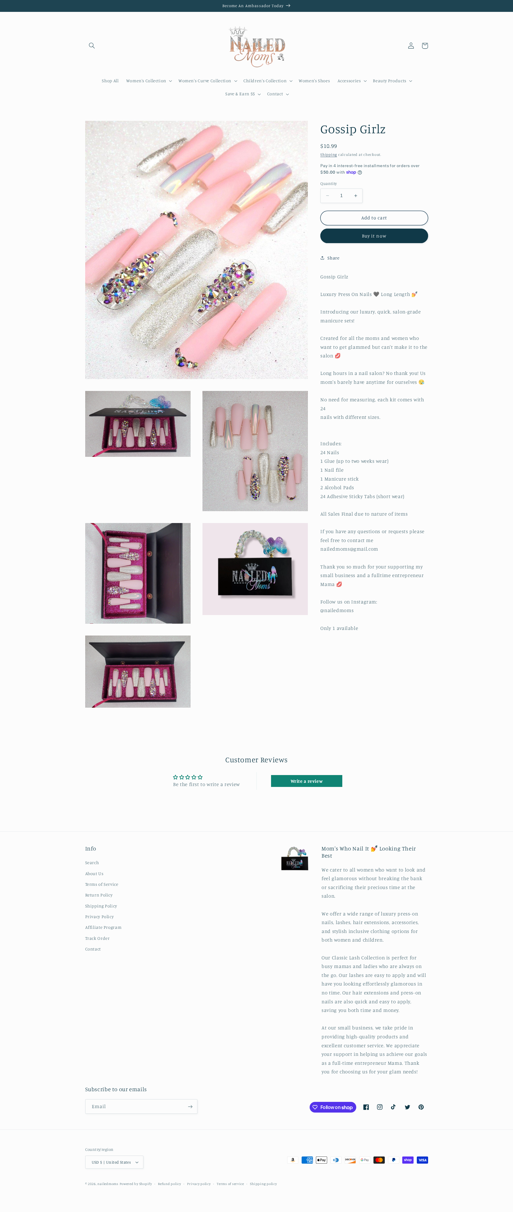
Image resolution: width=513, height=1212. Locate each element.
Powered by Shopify (136, 1184)
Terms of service (230, 1184)
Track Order (97, 938)
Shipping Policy (101, 905)
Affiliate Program (103, 927)
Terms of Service (101, 884)
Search (92, 862)
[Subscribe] (190, 1106)
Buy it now (374, 236)
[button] (92, 46)
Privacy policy (198, 1184)
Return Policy (99, 894)
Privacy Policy (99, 916)
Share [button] (333, 257)
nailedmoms (107, 1184)
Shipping (328, 154)
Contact (93, 948)
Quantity (328, 183)
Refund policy (169, 1184)
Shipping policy (263, 1184)
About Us (94, 873)
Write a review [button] (307, 781)
